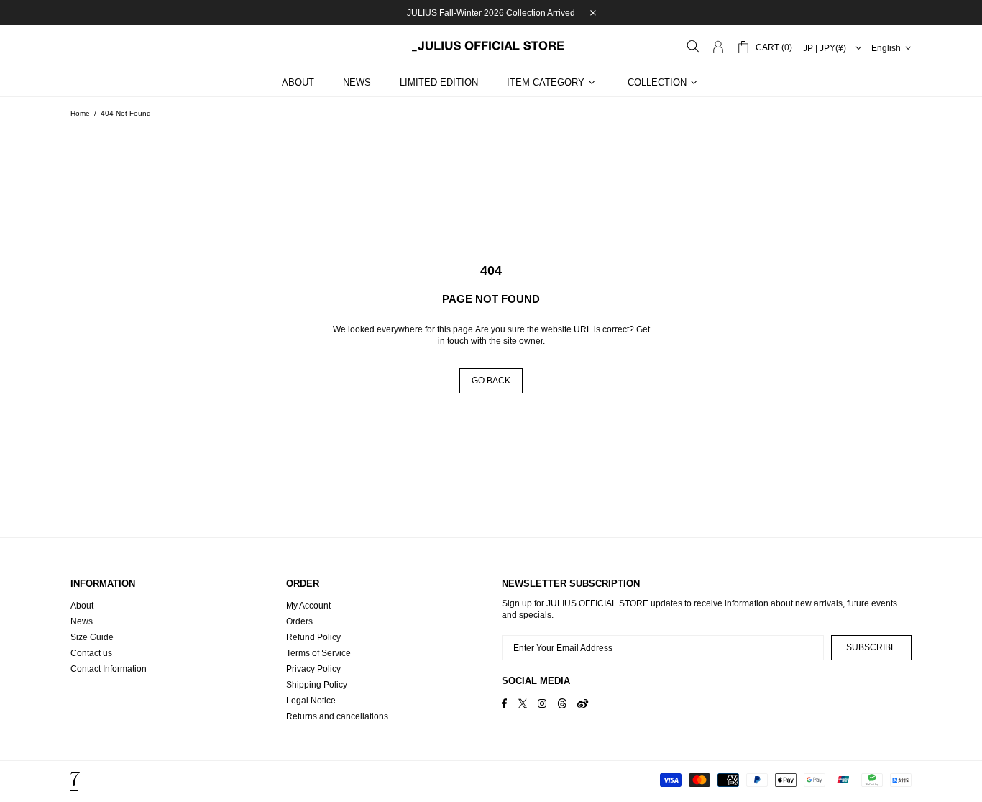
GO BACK (491, 380)
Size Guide (92, 637)
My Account (308, 606)
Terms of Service (318, 653)
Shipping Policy (316, 685)
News (81, 621)
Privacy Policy (313, 669)
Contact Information (108, 669)
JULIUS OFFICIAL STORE (491, 46)
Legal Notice (311, 701)
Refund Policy (313, 637)
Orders (299, 621)
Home (80, 113)
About (81, 606)
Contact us (91, 653)
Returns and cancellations (337, 716)
